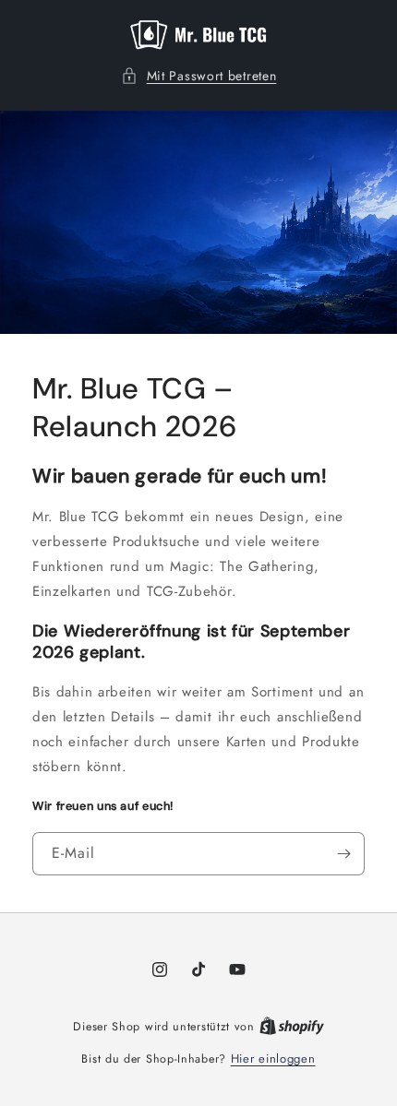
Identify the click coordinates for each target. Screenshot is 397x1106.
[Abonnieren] (343, 853)
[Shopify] (291, 1026)
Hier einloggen (273, 1058)
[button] (199, 76)
